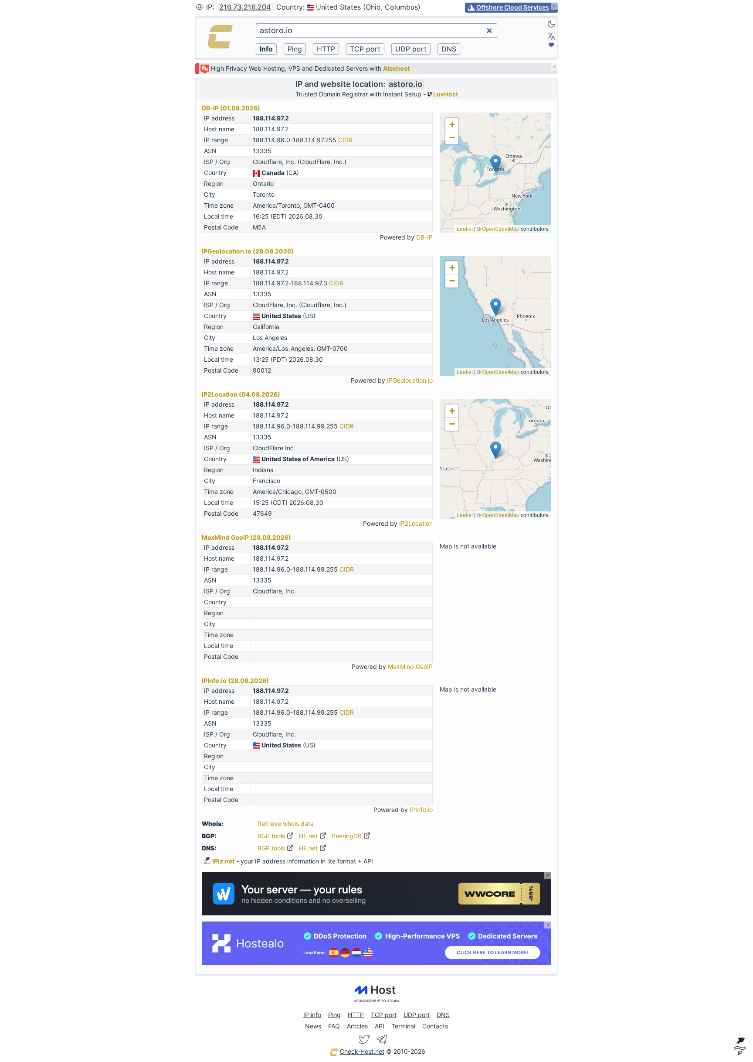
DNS (443, 1014)
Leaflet (465, 228)
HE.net (309, 835)
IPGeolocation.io (410, 380)
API (379, 1026)
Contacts (435, 1026)
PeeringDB (347, 835)
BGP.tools (272, 835)
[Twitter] (364, 1039)
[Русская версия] (551, 44)
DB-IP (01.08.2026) (231, 108)
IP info (312, 1014)
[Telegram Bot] (381, 1039)
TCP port (384, 1014)
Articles (357, 1026)
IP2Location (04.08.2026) (241, 394)
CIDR (345, 140)
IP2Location (416, 523)
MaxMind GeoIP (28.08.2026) (246, 537)
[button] (495, 164)
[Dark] (551, 24)
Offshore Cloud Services (512, 7)
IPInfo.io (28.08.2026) (235, 680)
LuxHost (445, 94)
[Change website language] (551, 36)
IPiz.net (223, 861)
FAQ (334, 1026)
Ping (334, 1014)
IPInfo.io (421, 809)
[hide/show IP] (199, 7)
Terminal (403, 1026)
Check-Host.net (362, 1051)
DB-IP (424, 237)
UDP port (417, 1014)
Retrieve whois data (286, 823)
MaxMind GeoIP (410, 666)
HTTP (356, 1014)
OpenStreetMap (500, 228)
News (313, 1026)
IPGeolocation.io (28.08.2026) (248, 251)
